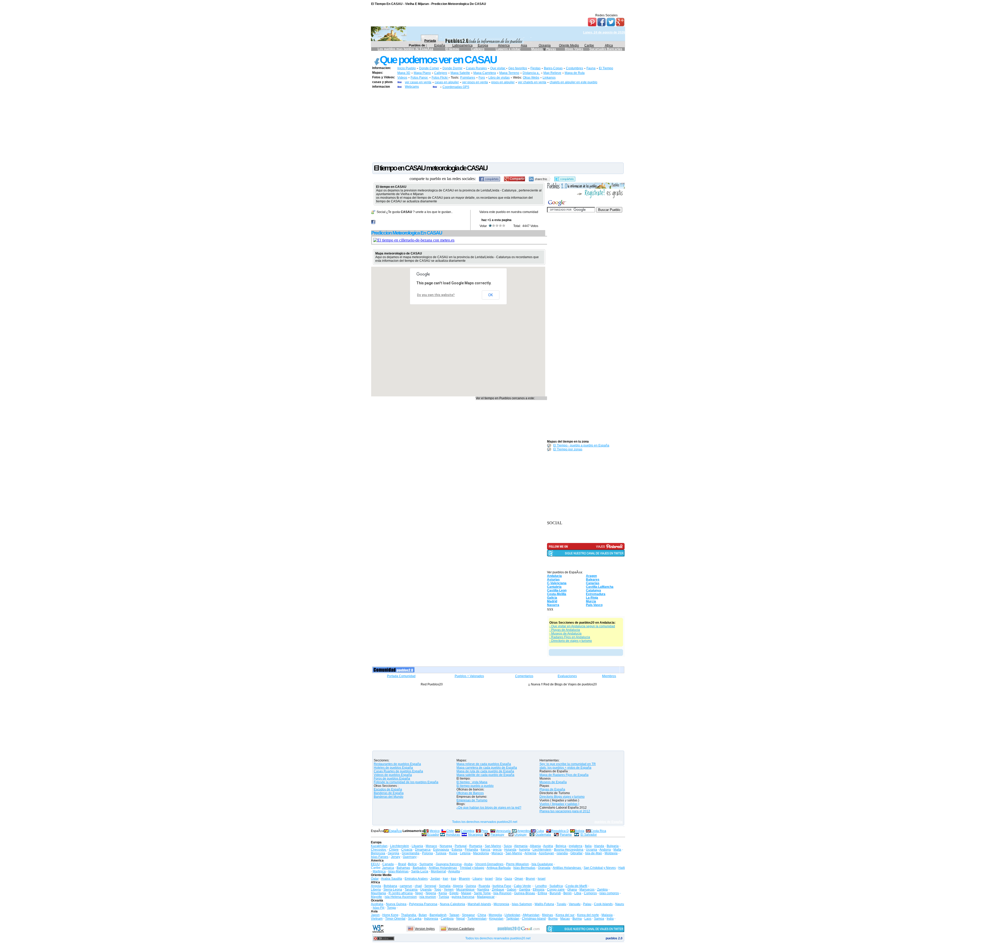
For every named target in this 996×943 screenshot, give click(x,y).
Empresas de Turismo (472, 800)
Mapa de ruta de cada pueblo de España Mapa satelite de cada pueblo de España (485, 773)
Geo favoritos (517, 68)
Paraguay (497, 834)
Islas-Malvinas (398, 871)
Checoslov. (378, 849)
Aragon (591, 576)
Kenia (443, 893)
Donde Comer (429, 68)
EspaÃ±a (395, 831)
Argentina (524, 831)
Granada (544, 868)
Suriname (426, 864)
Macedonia (481, 853)
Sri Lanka (414, 918)
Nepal (460, 918)
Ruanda (484, 886)
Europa (483, 45)
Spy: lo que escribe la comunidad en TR (568, 764)
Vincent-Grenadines (489, 864)
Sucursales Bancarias (605, 49)
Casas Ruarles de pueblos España (398, 771)
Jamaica (388, 868)
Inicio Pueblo (406, 68)
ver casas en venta (418, 82)
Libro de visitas (499, 77)
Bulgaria (613, 846)
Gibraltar (576, 853)
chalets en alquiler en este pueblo (573, 82)
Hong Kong (390, 915)
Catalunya (593, 590)
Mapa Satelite (460, 73)
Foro (482, 77)
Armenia (530, 853)
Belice (412, 864)
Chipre (394, 849)
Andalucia (554, 576)
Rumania (475, 846)
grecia (497, 849)
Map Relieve (552, 73)
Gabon (511, 889)
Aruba (468, 864)
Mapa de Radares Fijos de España (564, 775)
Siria (498, 878)
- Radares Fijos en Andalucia (569, 637)
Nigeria (431, 893)
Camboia (447, 918)
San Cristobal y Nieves (600, 868)
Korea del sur (565, 915)
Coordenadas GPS (455, 87)
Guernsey (410, 857)
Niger (419, 893)
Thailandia (409, 915)
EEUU (375, 864)
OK (490, 295)
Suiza (508, 846)
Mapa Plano (422, 73)
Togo (437, 889)
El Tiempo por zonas (567, 449)
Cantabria (554, 587)
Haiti (621, 868)
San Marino (493, 846)
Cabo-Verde (522, 886)
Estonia (457, 849)
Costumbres (574, 68)
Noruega (446, 846)
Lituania (417, 846)
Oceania (545, 45)
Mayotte (376, 897)
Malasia (607, 915)
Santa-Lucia (419, 871)
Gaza (508, 878)
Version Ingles (425, 929)
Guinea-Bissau (524, 893)
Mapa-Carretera (484, 73)
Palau (587, 904)
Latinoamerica (462, 45)
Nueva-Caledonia (452, 904)
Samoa (599, 918)
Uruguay (520, 834)
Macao (565, 918)
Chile (450, 831)
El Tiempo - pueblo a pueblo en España (581, 445)
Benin (567, 893)
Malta (617, 849)
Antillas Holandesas (443, 868)
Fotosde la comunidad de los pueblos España (406, 782)
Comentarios (524, 676)
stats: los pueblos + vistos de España (565, 767)
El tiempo (452, 49)
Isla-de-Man (593, 853)
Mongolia (495, 915)
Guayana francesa (449, 864)
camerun (406, 886)
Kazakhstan (379, 846)
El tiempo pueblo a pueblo (475, 786)
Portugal (461, 846)
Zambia (602, 889)
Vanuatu (574, 904)
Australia (377, 904)
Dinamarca (423, 849)
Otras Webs (531, 77)
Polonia (427, 853)
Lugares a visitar (508, 49)
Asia (524, 45)
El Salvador (588, 834)
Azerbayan (546, 853)
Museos (537, 49)
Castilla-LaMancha (599, 587)
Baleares (592, 579)
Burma (553, 918)
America (504, 45)
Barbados (419, 868)
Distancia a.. (531, 73)
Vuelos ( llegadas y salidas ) (559, 804)
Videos (402, 77)
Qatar (375, 878)
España (439, 45)
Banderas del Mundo (388, 797)
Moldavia (611, 853)
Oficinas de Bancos (470, 793)
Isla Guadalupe (542, 864)
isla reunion (427, 897)
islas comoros (609, 893)
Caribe (589, 45)
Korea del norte (588, 915)
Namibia (483, 889)
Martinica (379, 871)
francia (485, 849)
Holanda (510, 849)
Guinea (471, 886)
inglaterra (575, 846)
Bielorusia (378, 853)
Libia (577, 893)
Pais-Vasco (594, 605)
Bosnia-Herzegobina (568, 849)
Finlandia (471, 849)
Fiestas (535, 68)
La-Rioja (592, 598)
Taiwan (454, 915)
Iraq (453, 878)
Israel (489, 878)
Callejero (477, 49)
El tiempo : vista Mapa (472, 782)
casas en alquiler (447, 82)
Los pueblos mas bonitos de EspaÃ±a (405, 49)
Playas (551, 49)
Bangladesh (438, 915)
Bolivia (579, 831)
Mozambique (465, 889)
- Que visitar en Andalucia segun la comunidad (582, 626)
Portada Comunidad (401, 676)
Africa (609, 45)
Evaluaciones (567, 676)
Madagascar (486, 897)
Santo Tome (482, 893)
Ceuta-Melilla (556, 594)
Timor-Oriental (395, 918)
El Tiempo (606, 68)
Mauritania (378, 893)
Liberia (376, 889)
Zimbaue (498, 889)
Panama (566, 834)
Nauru (619, 904)
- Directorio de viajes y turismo (570, 641)
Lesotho (541, 886)
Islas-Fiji (378, 908)
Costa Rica (598, 831)
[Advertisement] (498, 125)
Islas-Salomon (522, 904)
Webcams (412, 86)
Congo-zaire (556, 889)
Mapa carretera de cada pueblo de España (487, 767)
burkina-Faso (502, 886)
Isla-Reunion (502, 893)
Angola (376, 886)
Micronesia (501, 904)
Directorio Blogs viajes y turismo (562, 797)
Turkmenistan (477, 918)
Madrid (552, 601)
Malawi (466, 893)
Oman (519, 878)
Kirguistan (496, 918)
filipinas (547, 915)
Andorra (605, 849)
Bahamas (403, 868)
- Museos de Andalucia (565, 633)
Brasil (402, 864)
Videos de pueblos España (393, 775)
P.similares (467, 77)
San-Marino (514, 853)
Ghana (572, 889)
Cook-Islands (603, 904)
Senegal (430, 886)
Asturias (553, 579)
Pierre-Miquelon (517, 864)
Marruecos (586, 889)
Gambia (524, 889)
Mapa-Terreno (509, 73)
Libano (477, 878)
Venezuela (503, 831)
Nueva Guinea (396, 904)
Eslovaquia (441, 849)
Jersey (395, 857)
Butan (423, 915)
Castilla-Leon (556, 590)
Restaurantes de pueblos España (397, 764)
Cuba (540, 831)
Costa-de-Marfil (576, 886)
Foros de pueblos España (392, 778)
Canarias (592, 583)
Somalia (445, 886)
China (482, 915)
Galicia (552, 598)
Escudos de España (388, 789)
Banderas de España (389, 793)
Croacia (406, 849)
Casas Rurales (476, 68)
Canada (388, 864)
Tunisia (444, 897)
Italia (588, 846)
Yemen (449, 889)
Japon (375, 915)
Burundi (555, 893)
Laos (587, 918)
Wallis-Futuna (544, 904)
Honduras (453, 834)
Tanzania (411, 889)
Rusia (453, 853)
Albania (535, 846)
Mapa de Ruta (575, 73)
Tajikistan (512, 918)
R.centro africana (401, 893)
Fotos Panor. (419, 77)
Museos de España (553, 782)
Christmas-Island (534, 918)
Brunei (530, 878)
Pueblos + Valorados (469, 676)
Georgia (393, 853)
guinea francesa (463, 897)
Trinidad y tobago (472, 868)
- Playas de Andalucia (564, 630)
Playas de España (552, 789)
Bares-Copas (553, 68)
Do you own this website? (436, 295)
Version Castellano (461, 929)
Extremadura (595, 594)
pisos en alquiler (503, 82)
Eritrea (542, 893)
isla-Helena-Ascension (401, 897)
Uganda (426, 889)
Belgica (561, 846)
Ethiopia (538, 889)
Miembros (609, 676)
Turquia (440, 853)
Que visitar (498, 68)
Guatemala (543, 834)
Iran (445, 878)
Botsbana (390, 886)
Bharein (464, 878)
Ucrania (591, 849)
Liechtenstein (399, 846)
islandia (562, 853)
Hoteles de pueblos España (393, 767)
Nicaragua (475, 834)
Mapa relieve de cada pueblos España (484, 764)
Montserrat (438, 871)
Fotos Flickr (440, 77)
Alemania (521, 846)
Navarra (553, 605)
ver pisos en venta (475, 82)
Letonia (465, 853)
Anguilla (454, 871)
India (610, 918)
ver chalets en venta (532, 82)
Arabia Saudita (391, 878)
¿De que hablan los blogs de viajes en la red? (489, 807)
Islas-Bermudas (524, 868)
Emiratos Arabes (416, 878)
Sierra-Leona (392, 889)
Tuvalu (561, 904)
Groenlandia (410, 853)
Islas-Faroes (379, 857)
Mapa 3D (403, 73)
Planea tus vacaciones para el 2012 (565, 811)
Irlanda (599, 846)
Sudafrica (556, 886)
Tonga (391, 908)
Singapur (468, 915)
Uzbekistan (512, 915)
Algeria (458, 886)
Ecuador (433, 834)
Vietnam (377, 918)
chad (418, 886)
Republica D (560, 831)
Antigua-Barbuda (499, 868)
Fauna (591, 68)
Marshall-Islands (479, 904)
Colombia (467, 831)
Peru (484, 831)
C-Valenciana (556, 583)
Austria (548, 846)
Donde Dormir (452, 68)
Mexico (435, 831)
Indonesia (431, 918)
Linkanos (549, 77)
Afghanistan (531, 915)
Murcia (591, 601)
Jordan (435, 878)
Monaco (431, 846)
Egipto (454, 893)
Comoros (590, 893)
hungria (524, 849)
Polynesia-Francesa (423, 904)
